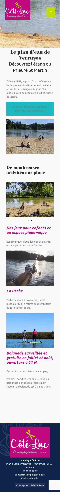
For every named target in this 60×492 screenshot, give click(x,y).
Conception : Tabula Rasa (30, 485)
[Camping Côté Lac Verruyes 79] (17, 9)
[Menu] (50, 12)
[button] (28, 220)
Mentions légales (30, 478)
